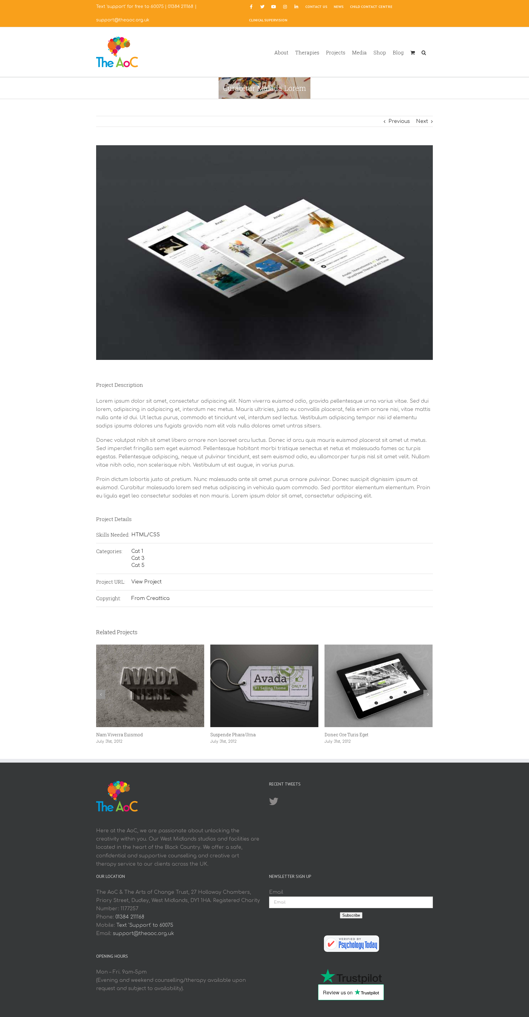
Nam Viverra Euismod (119, 735)
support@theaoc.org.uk (122, 20)
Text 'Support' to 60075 (144, 925)
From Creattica (150, 598)
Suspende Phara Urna (233, 735)
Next (422, 121)
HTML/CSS (145, 535)
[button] (424, 52)
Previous (399, 121)
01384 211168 (180, 6)
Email (276, 892)
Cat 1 (137, 551)
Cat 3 (137, 558)
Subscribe (351, 915)
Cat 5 (137, 565)
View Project (146, 582)
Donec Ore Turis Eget (346, 735)
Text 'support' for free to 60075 (130, 6)
